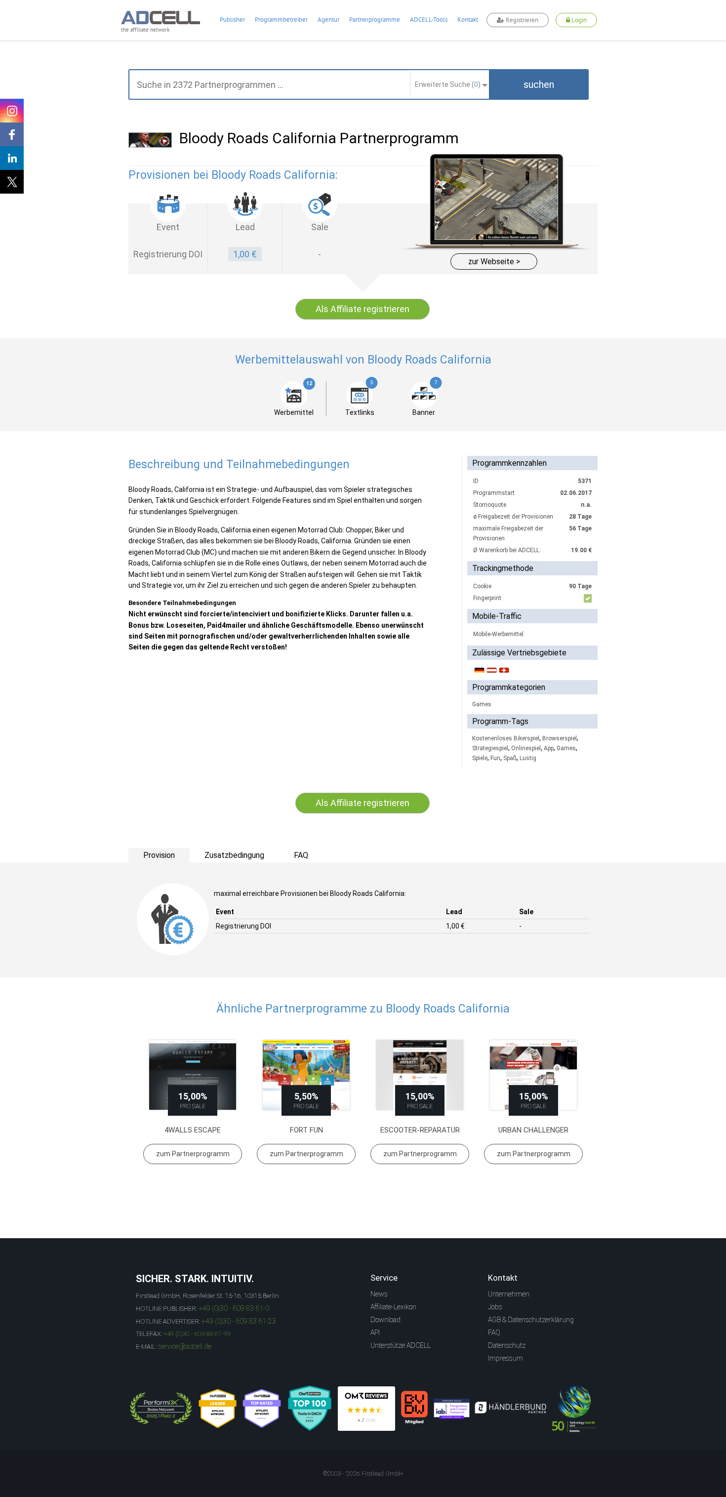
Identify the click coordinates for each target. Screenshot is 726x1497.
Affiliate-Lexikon (393, 1307)
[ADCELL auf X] (12, 182)
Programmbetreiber (281, 19)
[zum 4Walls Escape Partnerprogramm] (192, 1075)
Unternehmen (508, 1294)
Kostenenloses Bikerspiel (505, 738)
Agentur (328, 19)
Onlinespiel (526, 748)
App (549, 748)
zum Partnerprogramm (193, 1154)
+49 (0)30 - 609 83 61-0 (234, 1308)
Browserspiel (559, 738)
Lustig (528, 758)
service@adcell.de (184, 1346)
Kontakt (467, 19)
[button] (539, 84)
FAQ (494, 1332)
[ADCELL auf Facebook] (12, 134)
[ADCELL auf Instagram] (12, 110)
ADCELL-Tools (428, 19)
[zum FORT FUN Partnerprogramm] (306, 1075)
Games (481, 704)
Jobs (495, 1307)
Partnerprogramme (374, 19)
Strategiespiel (490, 748)
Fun (495, 758)
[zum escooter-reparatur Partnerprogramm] (419, 1075)
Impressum (505, 1358)
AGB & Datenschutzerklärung (531, 1320)
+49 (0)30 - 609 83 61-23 (239, 1321)
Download (385, 1320)
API (375, 1332)
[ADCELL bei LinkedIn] (12, 158)
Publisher (232, 19)
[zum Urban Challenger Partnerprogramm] (533, 1075)
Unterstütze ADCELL (400, 1345)
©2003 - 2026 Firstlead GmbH (363, 1473)
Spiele (479, 758)
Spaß (510, 758)
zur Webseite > (494, 261)
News (379, 1294)
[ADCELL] (366, 1408)
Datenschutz (506, 1345)
